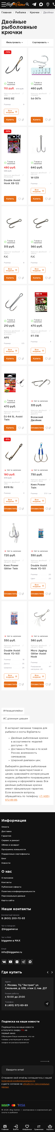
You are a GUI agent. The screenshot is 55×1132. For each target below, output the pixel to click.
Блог (3, 858)
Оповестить (37, 428)
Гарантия (6, 836)
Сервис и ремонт (10, 840)
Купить (10, 120)
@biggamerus (9, 929)
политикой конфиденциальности (18, 1081)
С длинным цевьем (16, 719)
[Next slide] (52, 972)
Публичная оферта (11, 887)
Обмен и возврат (10, 845)
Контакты (6, 882)
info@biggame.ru (11, 952)
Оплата (5, 827)
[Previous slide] (47, 972)
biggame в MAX (10, 941)
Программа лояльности (13, 849)
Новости (5, 863)
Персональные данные (13, 896)
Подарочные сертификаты (15, 854)
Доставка (6, 831)
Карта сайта (7, 900)
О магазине (7, 878)
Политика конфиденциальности (18, 891)
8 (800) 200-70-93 (13, 918)
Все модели (10, 111)
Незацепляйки (14, 711)
